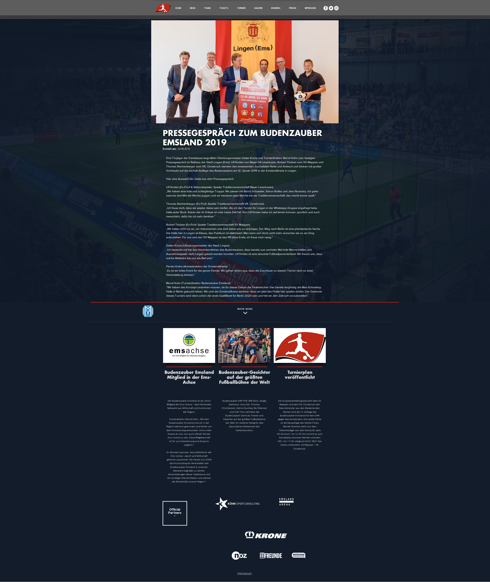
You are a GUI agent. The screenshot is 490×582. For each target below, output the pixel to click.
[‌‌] (189, 389)
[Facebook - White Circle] (325, 8)
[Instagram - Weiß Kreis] (336, 8)
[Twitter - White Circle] (331, 8)
